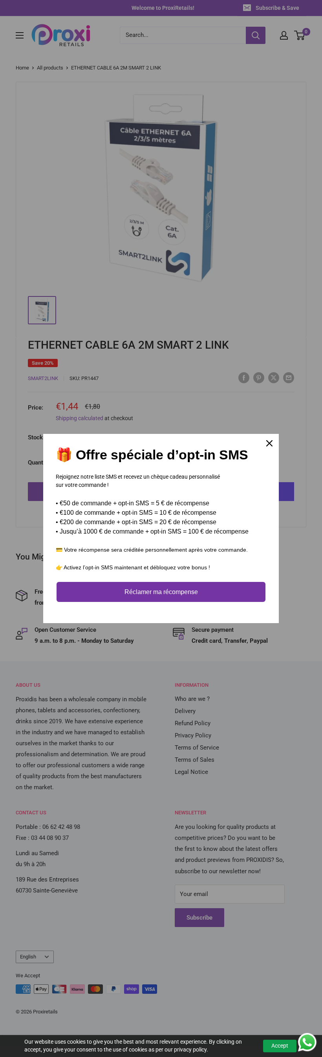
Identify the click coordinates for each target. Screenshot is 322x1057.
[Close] (269, 443)
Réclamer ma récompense (161, 592)
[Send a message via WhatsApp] (307, 1042)
